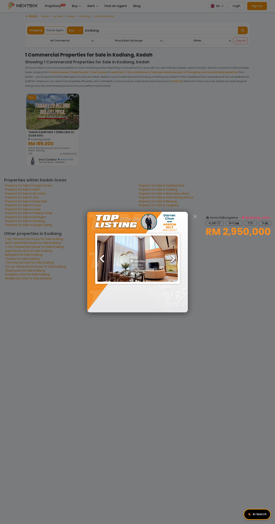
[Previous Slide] (102, 259)
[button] (137, 259)
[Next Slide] (173, 259)
